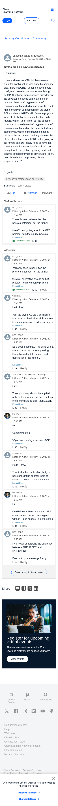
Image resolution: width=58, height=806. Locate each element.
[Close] (53, 778)
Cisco (12, 10)
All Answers (9, 250)
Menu (53, 9)
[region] (29, 790)
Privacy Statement (27, 792)
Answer (32, 192)
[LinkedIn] (36, 588)
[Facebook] (23, 588)
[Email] (17, 588)
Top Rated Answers (13, 201)
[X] (30, 588)
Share (48, 193)
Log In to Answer (29, 572)
